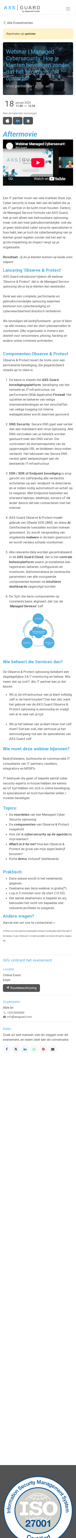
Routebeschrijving (23, 988)
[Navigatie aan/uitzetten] (68, 9)
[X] (16, 1049)
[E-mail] (52, 1049)
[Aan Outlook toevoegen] (17, 121)
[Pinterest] (43, 1049)
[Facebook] (7, 1049)
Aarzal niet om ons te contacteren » (29, 923)
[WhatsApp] (34, 1049)
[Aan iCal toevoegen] (7, 121)
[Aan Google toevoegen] (28, 121)
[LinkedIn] (25, 1049)
